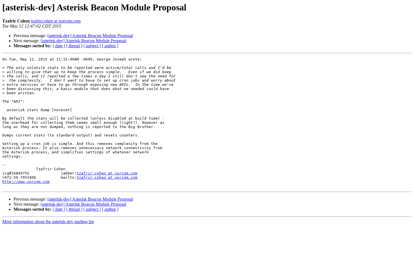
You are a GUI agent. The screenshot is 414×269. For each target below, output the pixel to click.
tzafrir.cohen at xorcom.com (56, 21)
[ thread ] (74, 45)
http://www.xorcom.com (26, 182)
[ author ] (110, 45)
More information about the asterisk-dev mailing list (48, 221)
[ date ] (59, 45)
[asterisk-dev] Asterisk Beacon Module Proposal (90, 35)
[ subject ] (92, 45)
